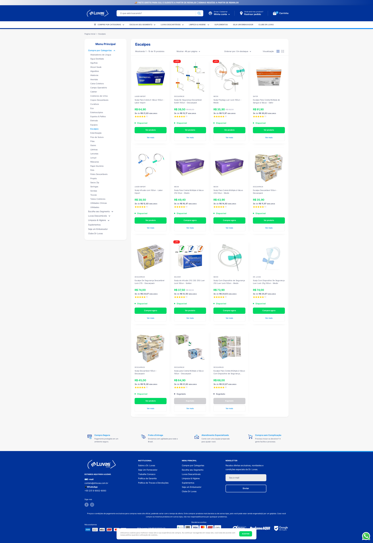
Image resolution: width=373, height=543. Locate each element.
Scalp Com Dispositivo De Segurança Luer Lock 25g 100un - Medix (268, 281)
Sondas (93, 191)
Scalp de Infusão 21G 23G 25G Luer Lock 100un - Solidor (189, 281)
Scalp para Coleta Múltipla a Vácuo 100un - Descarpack (188, 372)
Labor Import (140, 96)
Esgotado (190, 401)
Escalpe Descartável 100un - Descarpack (265, 191)
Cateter (93, 91)
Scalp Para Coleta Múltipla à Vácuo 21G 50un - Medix (188, 191)
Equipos (94, 125)
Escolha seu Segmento (141, 24)
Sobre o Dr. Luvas (146, 465)
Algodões (94, 71)
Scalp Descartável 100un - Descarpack (146, 372)
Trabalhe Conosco (146, 474)
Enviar (246, 488)
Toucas (93, 195)
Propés (93, 178)
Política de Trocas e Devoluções (153, 483)
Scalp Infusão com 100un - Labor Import (149, 191)
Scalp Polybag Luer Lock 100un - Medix (227, 101)
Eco (92, 108)
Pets (92, 170)
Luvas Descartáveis (171, 24)
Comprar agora (190, 220)
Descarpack (179, 96)
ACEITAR (245, 534)
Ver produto (150, 130)
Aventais (94, 79)
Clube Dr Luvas (266, 24)
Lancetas (94, 153)
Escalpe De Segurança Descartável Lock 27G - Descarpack (149, 281)
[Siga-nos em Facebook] (87, 505)
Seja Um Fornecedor (147, 470)
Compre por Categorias (109, 24)
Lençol (93, 158)
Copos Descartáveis (99, 100)
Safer (255, 96)
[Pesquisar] (199, 13)
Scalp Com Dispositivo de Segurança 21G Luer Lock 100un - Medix (229, 281)
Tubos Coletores (97, 199)
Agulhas (94, 63)
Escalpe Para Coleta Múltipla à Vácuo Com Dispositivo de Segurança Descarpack (229, 372)
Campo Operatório (98, 87)
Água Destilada (97, 59)
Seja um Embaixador (243, 24)
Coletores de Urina (99, 96)
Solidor (177, 277)
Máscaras (94, 162)
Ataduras (94, 75)
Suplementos (221, 24)
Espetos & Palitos (98, 116)
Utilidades (94, 207)
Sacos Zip (94, 182)
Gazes (93, 145)
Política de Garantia (147, 478)
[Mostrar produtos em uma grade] (278, 51)
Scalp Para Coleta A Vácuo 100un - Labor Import (149, 101)
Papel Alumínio (97, 166)
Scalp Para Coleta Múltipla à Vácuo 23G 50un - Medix (228, 191)
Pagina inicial (90, 34)
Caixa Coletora (97, 83)
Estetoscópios (96, 112)
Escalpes (94, 129)
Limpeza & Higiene (197, 24)
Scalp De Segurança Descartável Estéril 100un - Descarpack (188, 101)
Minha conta (221, 14)
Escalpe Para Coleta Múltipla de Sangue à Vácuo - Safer (266, 101)
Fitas (92, 141)
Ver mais (150, 137)
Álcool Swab (95, 67)
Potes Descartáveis (99, 174)
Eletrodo (94, 120)
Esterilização (96, 133)
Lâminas (94, 149)
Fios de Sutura (96, 137)
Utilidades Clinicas (98, 203)
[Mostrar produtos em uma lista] (282, 51)
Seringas (94, 186)
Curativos (94, 104)
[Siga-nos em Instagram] (92, 505)
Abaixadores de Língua (100, 54)
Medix (215, 96)
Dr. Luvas (257, 277)
